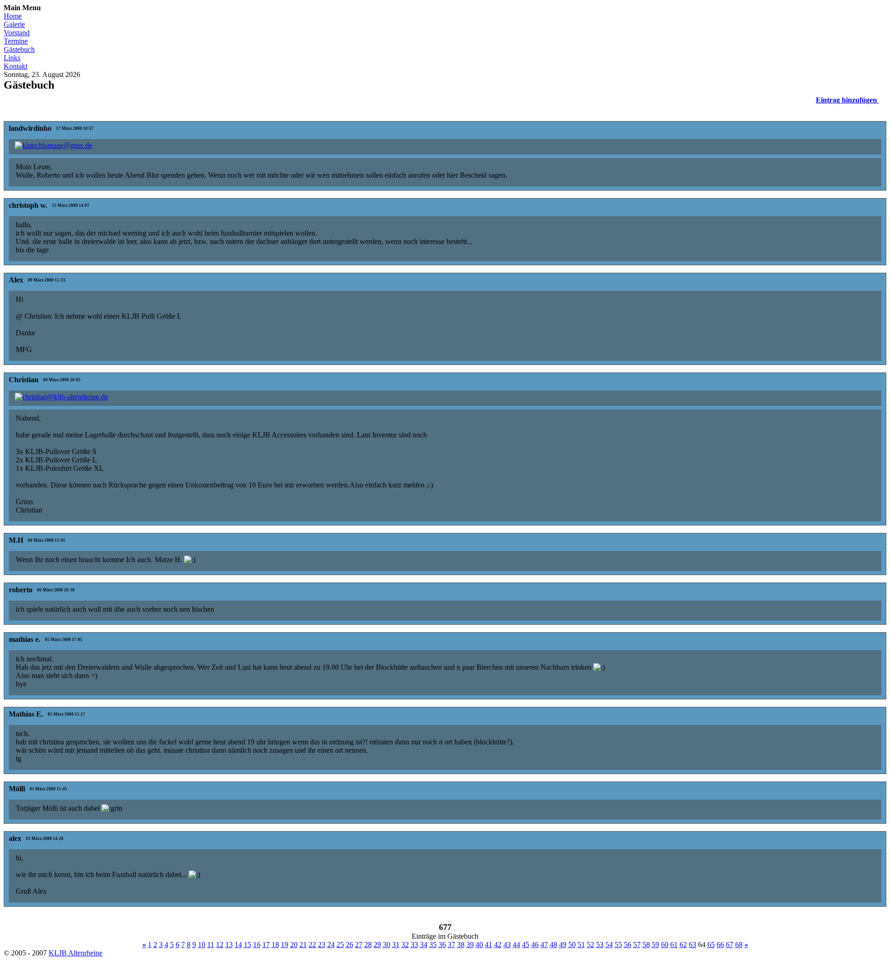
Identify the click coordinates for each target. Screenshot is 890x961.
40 (479, 944)
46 (535, 944)
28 (368, 944)
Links (12, 58)
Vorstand (17, 33)
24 (331, 944)
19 (284, 944)
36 (442, 944)
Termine (16, 41)
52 (590, 944)
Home (13, 16)
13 (229, 944)
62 (683, 944)
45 (525, 944)
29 (377, 944)
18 (275, 944)
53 (600, 944)
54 (609, 944)
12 (219, 944)
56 (627, 944)
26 (349, 944)
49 (562, 944)
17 (266, 944)
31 (396, 944)
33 (414, 944)
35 (433, 944)
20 (294, 944)
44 (516, 944)
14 (238, 944)
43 (507, 944)
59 (655, 944)
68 (739, 944)
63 (692, 944)
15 (247, 944)
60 (664, 944)
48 (553, 944)
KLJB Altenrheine (75, 953)
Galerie (14, 24)
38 (460, 944)
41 (488, 944)
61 (674, 944)
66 (720, 944)
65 (711, 944)
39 (470, 944)
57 (637, 944)
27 (358, 944)
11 (210, 944)
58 (646, 944)
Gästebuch (19, 49)
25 (340, 944)
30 (386, 944)
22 (312, 944)
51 (581, 944)
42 (498, 944)
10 (201, 944)
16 (257, 944)
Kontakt (15, 66)
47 (544, 944)
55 (618, 944)
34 (423, 944)
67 (729, 944)
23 (321, 944)
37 (451, 944)
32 (405, 944)
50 (572, 944)
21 (303, 944)
